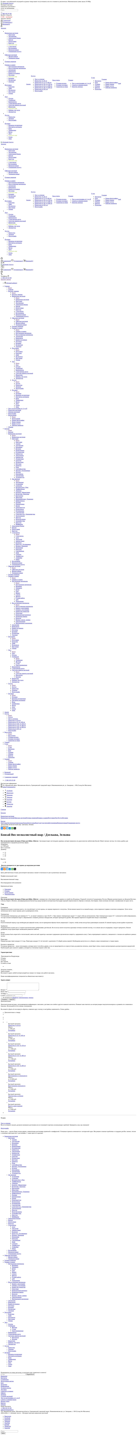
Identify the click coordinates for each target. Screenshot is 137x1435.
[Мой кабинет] (1, 26)
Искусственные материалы (24, 606)
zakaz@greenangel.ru (9, 787)
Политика (4, 1384)
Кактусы (38, 823)
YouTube (9, 799)
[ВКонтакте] (2, 828)
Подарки (18, 393)
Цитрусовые (31, 823)
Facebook (9, 790)
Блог (2, 1383)
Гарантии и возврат (7, 1391)
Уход (17, 365)
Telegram (9, 797)
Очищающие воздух (73, 823)
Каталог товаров (17, 294)
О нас (10, 747)
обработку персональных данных (22, 997)
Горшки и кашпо (21, 331)
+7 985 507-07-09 (6, 13)
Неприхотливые (62, 823)
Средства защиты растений (24, 673)
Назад (10, 288)
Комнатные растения (22, 299)
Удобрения (19, 660)
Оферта (3, 1393)
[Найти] (1, 12)
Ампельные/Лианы (21, 823)
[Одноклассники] (4, 828)
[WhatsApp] (12, 828)
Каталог (10, 432)
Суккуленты (19, 536)
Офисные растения (22, 321)
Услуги (18, 383)
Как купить (11, 735)
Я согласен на (18, 997)
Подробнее (11, 1030)
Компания (4, 1376)
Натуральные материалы (23, 584)
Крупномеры (53, 823)
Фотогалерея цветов (7, 1381)
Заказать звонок (6, 279)
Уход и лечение (5, 1123)
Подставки (19, 351)
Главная (10, 289)
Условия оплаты (6, 1388)
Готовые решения (31, 818)
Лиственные (20, 482)
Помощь (3, 1394)
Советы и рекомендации (8, 1399)
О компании (5, 1379)
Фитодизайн (5, 1128)
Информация (5, 1386)
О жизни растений (7, 1396)
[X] (15, 828)
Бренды (3, 1403)
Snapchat (9, 806)
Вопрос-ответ (5, 1401)
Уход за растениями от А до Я (10, 1398)
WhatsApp (10, 804)
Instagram (9, 795)
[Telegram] (7, 828)
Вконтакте (10, 793)
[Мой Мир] (10, 828)
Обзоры (3, 1404)
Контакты (4, 1378)
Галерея (10, 762)
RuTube (8, 802)
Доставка (4, 1389)
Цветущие (19, 442)
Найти (3, 1433)
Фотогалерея (16, 418)
